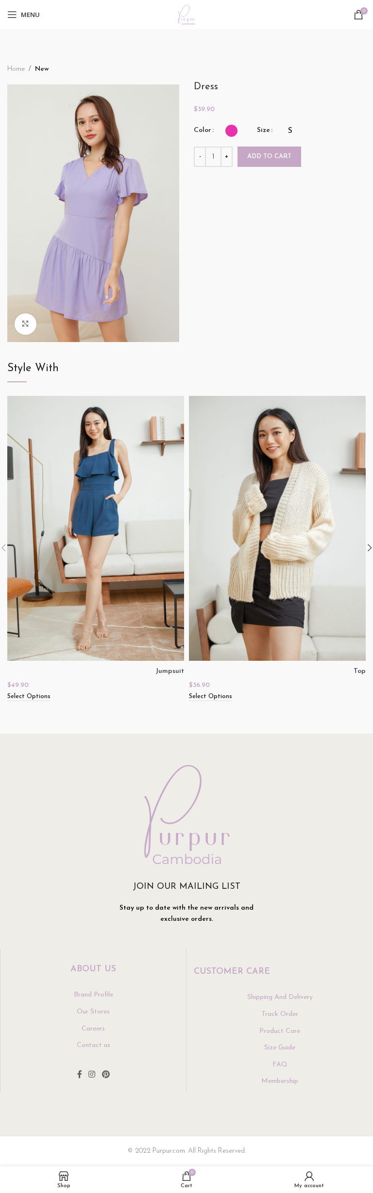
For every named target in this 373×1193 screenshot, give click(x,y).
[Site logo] (186, 14)
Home (16, 69)
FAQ (280, 1064)
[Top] (277, 528)
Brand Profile (93, 994)
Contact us (93, 1045)
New (42, 69)
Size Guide (279, 1047)
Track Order (279, 1014)
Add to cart (269, 156)
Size (263, 130)
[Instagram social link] (92, 1075)
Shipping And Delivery (280, 997)
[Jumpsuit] (95, 528)
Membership (279, 1081)
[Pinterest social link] (106, 1075)
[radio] (231, 131)
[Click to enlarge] (25, 324)
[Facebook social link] (79, 1075)
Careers (93, 1028)
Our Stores (93, 1011)
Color (202, 130)
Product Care (279, 1031)
